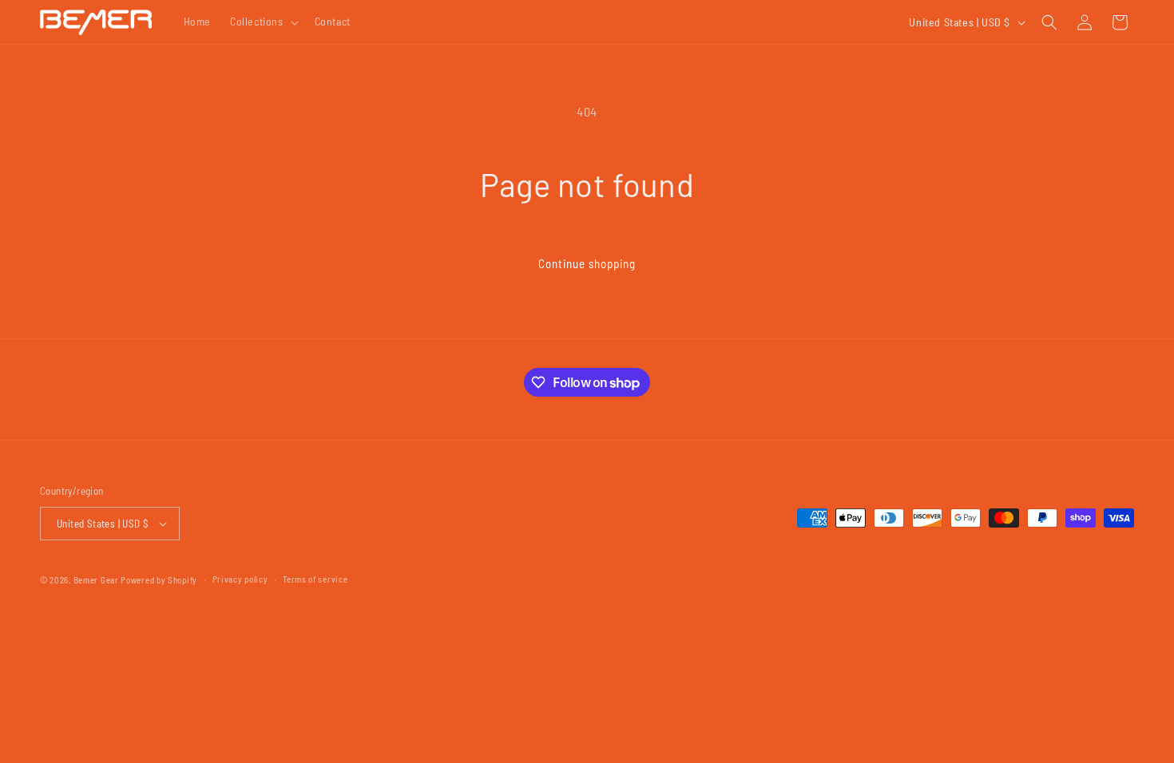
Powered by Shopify (159, 580)
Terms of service (315, 579)
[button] (262, 21)
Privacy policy (240, 579)
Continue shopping (587, 263)
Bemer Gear (96, 580)
